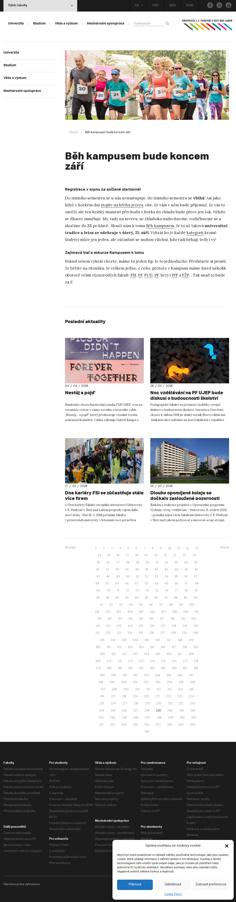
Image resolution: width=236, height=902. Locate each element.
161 (114, 654)
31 (157, 562)
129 (185, 626)
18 (136, 555)
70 (108, 590)
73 (137, 590)
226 (113, 703)
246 (136, 717)
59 (107, 583)
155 (152, 647)
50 (128, 576)
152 (119, 647)
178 (196, 661)
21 (165, 555)
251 (193, 717)
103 (119, 612)
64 (156, 583)
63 (146, 583)
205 (181, 682)
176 (174, 661)
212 (158, 689)
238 (147, 711)
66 (176, 583)
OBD (155, 6)
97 (161, 605)
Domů (74, 132)
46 (196, 569)
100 (191, 605)
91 (101, 605)
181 (120, 668)
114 (131, 619)
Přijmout (135, 884)
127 (163, 626)
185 (163, 668)
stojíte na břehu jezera (122, 204)
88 (175, 598)
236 (124, 711)
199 (112, 682)
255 (135, 725)
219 (135, 696)
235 (112, 711)
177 (185, 661)
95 (141, 605)
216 (102, 696)
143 (124, 640)
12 (187, 548)
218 (124, 696)
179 (98, 668)
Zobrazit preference (211, 884)
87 (166, 598)
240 (170, 711)
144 (135, 640)
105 (141, 612)
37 (107, 569)
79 (196, 590)
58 (97, 583)
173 (141, 661)
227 (124, 703)
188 (196, 668)
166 (169, 654)
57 (196, 576)
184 (152, 668)
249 (170, 717)
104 (130, 612)
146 (157, 640)
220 (146, 696)
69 (98, 590)
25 (98, 562)
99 (181, 605)
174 (152, 661)
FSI (133, 275)
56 (186, 576)
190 (113, 675)
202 (146, 682)
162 (124, 654)
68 (196, 583)
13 (197, 548)
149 (191, 640)
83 (127, 598)
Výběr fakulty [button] (17, 6)
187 (185, 668)
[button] (226, 846)
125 (141, 626)
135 (141, 633)
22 (174, 555)
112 (110, 619)
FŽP (185, 275)
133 (119, 633)
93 (121, 605)
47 (98, 576)
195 (169, 675)
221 (157, 696)
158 (185, 647)
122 (108, 626)
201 (135, 682)
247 (147, 717)
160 (102, 654)
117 (162, 619)
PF (156, 275)
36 (97, 569)
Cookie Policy (173, 894)
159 (196, 647)
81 (107, 598)
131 (98, 633)
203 (157, 682)
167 (180, 654)
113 (120, 619)
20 (155, 555)
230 (158, 703)
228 (135, 703)
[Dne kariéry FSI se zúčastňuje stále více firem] (104, 461)
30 (147, 562)
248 (159, 717)
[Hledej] (168, 23)
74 (147, 590)
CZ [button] (137, 6)
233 (192, 703)
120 (194, 619)
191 (125, 675)
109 (185, 612)
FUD (148, 275)
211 (148, 689)
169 (98, 661)
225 (101, 703)
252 (101, 725)
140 (195, 633)
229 (147, 703)
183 (141, 668)
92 (111, 605)
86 (156, 598)
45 (186, 569)
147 (169, 640)
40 (137, 569)
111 (99, 619)
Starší (225, 547)
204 (169, 682)
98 (171, 605)
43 (166, 569)
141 (102, 640)
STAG (190, 6)
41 (146, 569)
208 (114, 689)
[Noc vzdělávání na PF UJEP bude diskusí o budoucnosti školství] (189, 360)
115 (141, 619)
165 (158, 654)
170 (109, 661)
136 (152, 633)
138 (173, 633)
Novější (70, 547)
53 (156, 576)
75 (156, 590)
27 (118, 562)
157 (174, 647)
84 (137, 598)
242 (192, 711)
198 (101, 682)
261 (147, 732)
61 (126, 583)
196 (180, 675)
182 (130, 668)
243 (100, 717)
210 (137, 689)
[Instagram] (219, 5)
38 (117, 569)
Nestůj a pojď (79, 392)
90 (196, 598)
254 (124, 725)
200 (123, 682)
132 (108, 633)
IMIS (172, 6)
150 (98, 647)
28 (127, 562)
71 (118, 590)
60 (117, 583)
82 (117, 598)
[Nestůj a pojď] (104, 360)
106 (152, 612)
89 (185, 598)
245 (124, 717)
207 (102, 689)
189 (102, 675)
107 (163, 612)
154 (141, 647)
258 (169, 725)
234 (101, 711)
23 (184, 555)
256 (146, 725)
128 (174, 626)
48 (108, 576)
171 (120, 661)
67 (186, 583)
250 (182, 717)
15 (108, 555)
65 (166, 583)
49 (118, 576)
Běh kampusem (160, 225)
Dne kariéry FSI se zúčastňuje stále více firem (104, 495)
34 (186, 562)
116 (152, 619)
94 (131, 605)
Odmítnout (173, 884)
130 (196, 626)
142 (113, 640)
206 (192, 682)
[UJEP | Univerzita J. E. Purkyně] (207, 27)
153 (130, 647)
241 (181, 711)
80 (98, 598)
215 (191, 689)
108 (174, 612)
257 (158, 725)
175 (163, 661)
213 (169, 689)
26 (108, 562)
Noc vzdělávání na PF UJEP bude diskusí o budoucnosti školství (186, 395)
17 (127, 555)
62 (136, 583)
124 (130, 626)
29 (137, 562)
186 (174, 668)
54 (166, 576)
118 (172, 619)
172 (130, 661)
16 (118, 555)
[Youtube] (228, 5)
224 (191, 696)
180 (109, 668)
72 (127, 590)
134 (130, 633)
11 (179, 548)
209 (126, 689)
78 (186, 590)
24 (194, 555)
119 (183, 619)
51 (137, 576)
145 (146, 640)
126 (152, 626)
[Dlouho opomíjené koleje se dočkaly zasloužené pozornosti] (189, 461)
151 (109, 647)
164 (146, 654)
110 (197, 612)
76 (166, 590)
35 (195, 562)
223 (179, 696)
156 (163, 647)
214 (180, 689)
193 (146, 675)
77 (176, 590)
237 (135, 711)
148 (180, 640)
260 (192, 725)
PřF (175, 275)
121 (98, 626)
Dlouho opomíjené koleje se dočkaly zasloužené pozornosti (185, 495)
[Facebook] (210, 5)
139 (184, 633)
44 (176, 569)
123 (119, 626)
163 (135, 654)
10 (169, 548)
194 (157, 675)
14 (99, 555)
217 (113, 696)
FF (140, 275)
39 (127, 569)
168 (191, 654)
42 (156, 569)
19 (146, 555)
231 (170, 703)
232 (181, 703)
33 (176, 562)
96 (151, 605)
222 (168, 696)
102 (108, 612)
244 (112, 717)
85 (146, 598)
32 (166, 562)
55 (176, 576)
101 (97, 612)
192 (135, 675)
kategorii (195, 232)
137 (163, 633)
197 (191, 675)
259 (180, 725)
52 (147, 576)
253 (112, 725)
